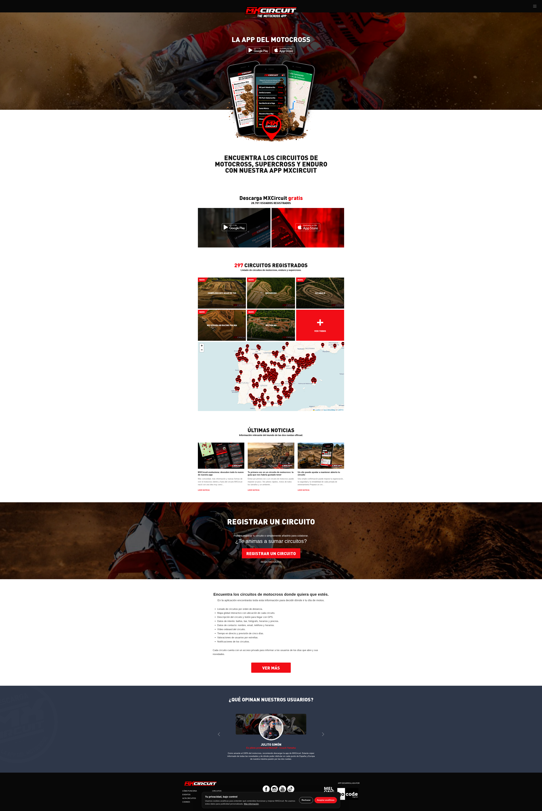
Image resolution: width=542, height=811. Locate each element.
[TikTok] (290, 786)
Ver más (271, 668)
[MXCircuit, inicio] (271, 12)
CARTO (340, 410)
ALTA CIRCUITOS (189, 795)
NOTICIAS (216, 792)
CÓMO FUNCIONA (189, 788)
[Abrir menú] (535, 6)
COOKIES (186, 799)
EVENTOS (186, 792)
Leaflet (317, 410)
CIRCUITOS (216, 788)
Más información (251, 804)
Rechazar (306, 800)
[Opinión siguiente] (323, 733)
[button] (241, 372)
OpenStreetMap (329, 410)
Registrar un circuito (271, 553)
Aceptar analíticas (325, 800)
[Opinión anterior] (219, 733)
